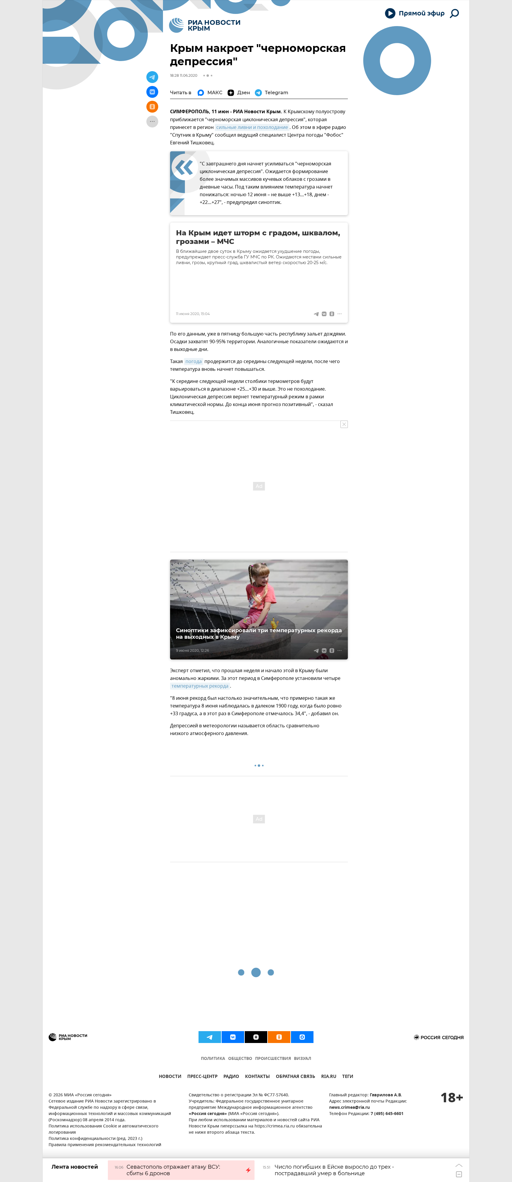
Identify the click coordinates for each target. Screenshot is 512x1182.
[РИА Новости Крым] (204, 25)
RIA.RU (328, 1077)
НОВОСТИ (170, 1077)
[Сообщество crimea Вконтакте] (233, 1037)
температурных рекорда (200, 686)
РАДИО (231, 1077)
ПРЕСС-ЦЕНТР (202, 1077)
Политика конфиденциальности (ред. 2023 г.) (95, 1138)
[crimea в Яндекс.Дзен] (256, 1037)
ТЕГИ (347, 1077)
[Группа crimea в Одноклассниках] (279, 1037)
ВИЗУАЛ (302, 1058)
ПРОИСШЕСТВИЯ (273, 1058)
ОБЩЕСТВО (240, 1058)
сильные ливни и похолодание (252, 127)
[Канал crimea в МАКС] (302, 1037)
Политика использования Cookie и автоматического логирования (104, 1129)
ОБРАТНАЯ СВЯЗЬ (295, 1077)
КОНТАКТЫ (257, 1077)
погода (193, 361)
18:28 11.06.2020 (183, 75)
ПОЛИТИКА (213, 1058)
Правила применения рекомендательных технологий (105, 1145)
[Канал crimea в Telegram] (210, 1037)
